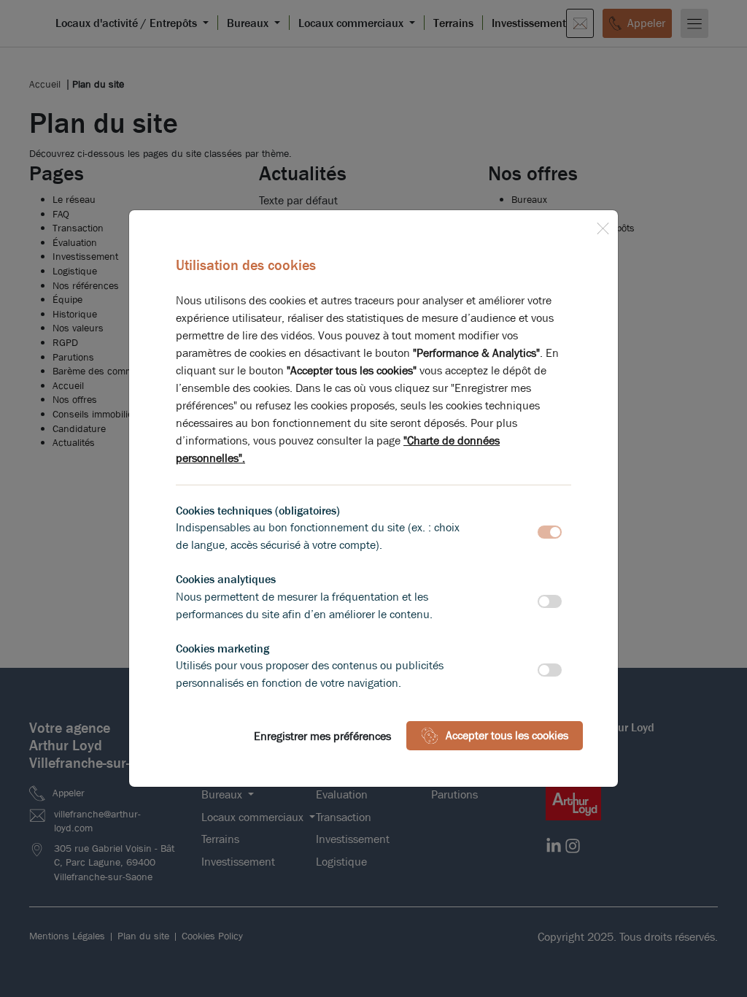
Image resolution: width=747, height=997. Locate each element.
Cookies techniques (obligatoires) (258, 510)
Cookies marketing (222, 648)
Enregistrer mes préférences (322, 736)
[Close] (602, 225)
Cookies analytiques (226, 579)
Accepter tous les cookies (507, 735)
